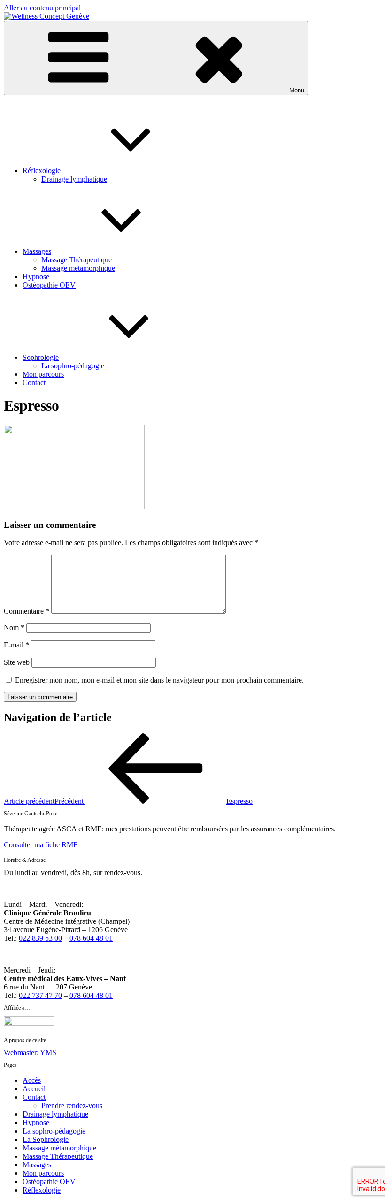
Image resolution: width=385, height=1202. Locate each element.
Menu (296, 90)
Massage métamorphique (78, 268)
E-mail (16, 645)
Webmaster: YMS (30, 1053)
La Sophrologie (46, 1139)
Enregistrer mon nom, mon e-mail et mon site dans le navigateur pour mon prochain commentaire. (159, 680)
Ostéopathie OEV (49, 285)
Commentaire (26, 611)
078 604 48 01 (91, 938)
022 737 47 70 (40, 995)
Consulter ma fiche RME (41, 845)
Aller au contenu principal (42, 8)
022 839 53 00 (40, 938)
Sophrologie (41, 357)
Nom (14, 627)
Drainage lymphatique (74, 179)
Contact (34, 383)
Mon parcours (43, 374)
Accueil (34, 1089)
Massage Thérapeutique (76, 260)
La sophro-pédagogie (72, 366)
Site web (17, 662)
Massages (37, 251)
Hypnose (36, 277)
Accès (32, 1080)
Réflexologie (42, 171)
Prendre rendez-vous (71, 1106)
